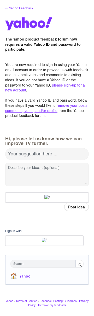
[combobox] (44, 264)
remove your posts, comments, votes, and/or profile (47, 108)
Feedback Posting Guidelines (58, 301)
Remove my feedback (52, 305)
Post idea (76, 206)
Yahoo (25, 276)
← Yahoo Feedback (19, 8)
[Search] (79, 264)
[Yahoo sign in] (47, 197)
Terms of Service (26, 301)
